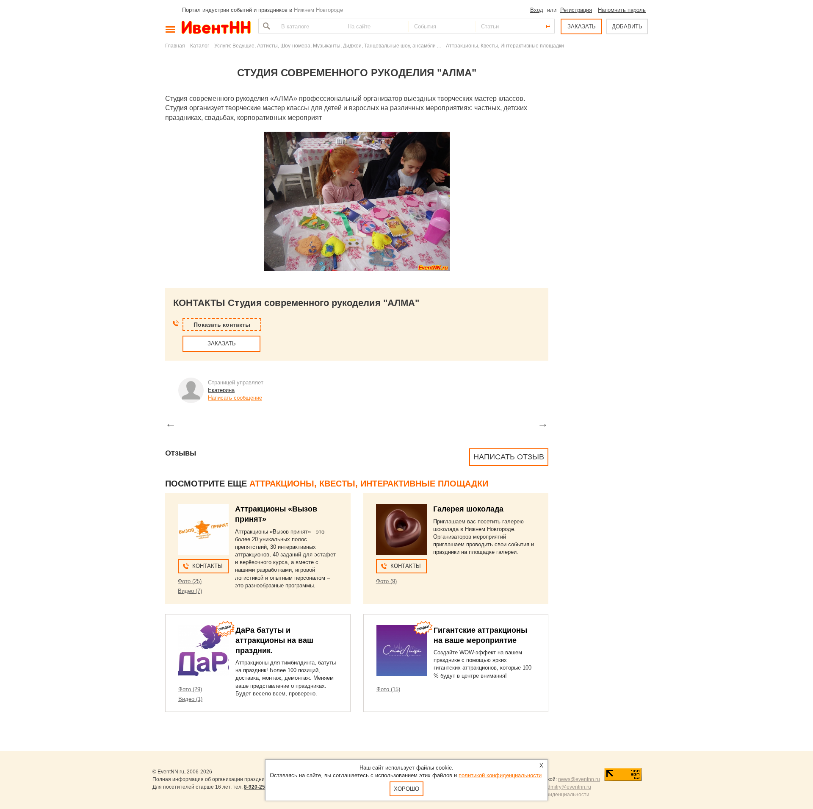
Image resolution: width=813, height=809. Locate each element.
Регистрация (576, 10)
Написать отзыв (508, 457)
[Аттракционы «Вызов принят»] (203, 529)
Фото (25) (190, 581)
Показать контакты (222, 324)
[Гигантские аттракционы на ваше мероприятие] (401, 650)
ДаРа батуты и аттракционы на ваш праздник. (274, 640)
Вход (536, 10)
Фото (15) (388, 689)
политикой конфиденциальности (500, 775)
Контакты (207, 566)
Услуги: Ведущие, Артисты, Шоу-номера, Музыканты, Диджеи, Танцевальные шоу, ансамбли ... (327, 45)
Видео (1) (190, 699)
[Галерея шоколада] (401, 529)
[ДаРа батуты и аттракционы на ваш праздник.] (203, 650)
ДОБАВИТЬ (627, 26)
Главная (175, 45)
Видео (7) (190, 591)
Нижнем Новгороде (318, 10)
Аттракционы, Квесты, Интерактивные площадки (505, 45)
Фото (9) (386, 581)
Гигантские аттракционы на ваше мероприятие (480, 635)
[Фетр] (357, 201)
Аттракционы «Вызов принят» (276, 514)
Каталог (199, 45)
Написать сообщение (235, 398)
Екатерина (221, 390)
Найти (265, 26)
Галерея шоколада (468, 509)
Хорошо (406, 789)
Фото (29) (190, 689)
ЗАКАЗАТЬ (581, 26)
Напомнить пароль (622, 10)
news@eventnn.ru (579, 779)
